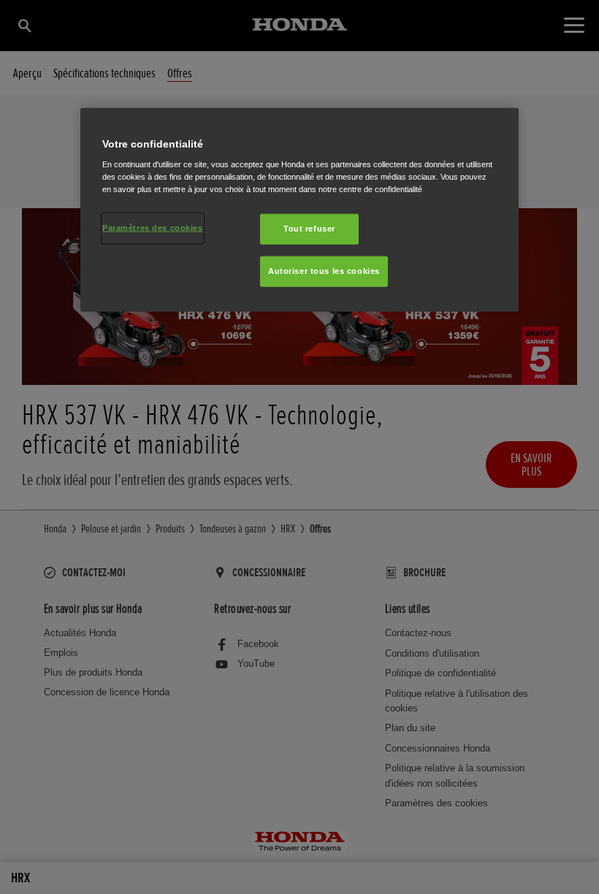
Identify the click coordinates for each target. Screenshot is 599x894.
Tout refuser (309, 228)
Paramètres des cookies (152, 228)
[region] (299, 209)
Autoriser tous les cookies (324, 271)
